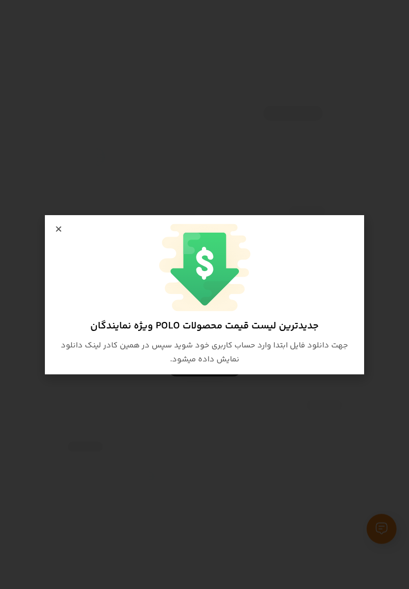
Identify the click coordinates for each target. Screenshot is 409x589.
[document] (204, 294)
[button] (58, 229)
